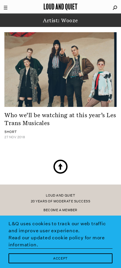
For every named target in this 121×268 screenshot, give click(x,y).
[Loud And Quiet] (60, 6)
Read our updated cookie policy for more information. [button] (57, 241)
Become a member (60, 210)
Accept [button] (60, 258)
